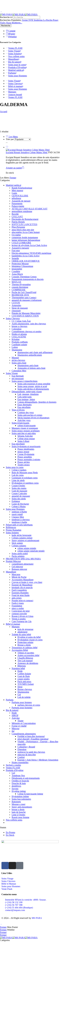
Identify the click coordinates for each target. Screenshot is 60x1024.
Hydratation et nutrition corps (25, 483)
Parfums (12, 73)
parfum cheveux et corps (28, 705)
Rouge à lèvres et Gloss (22, 616)
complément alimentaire (22, 564)
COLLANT (17, 216)
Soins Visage (14, 51)
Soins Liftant (23, 441)
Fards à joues (18, 603)
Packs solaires (18, 556)
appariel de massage (21, 496)
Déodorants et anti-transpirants (26, 778)
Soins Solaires (14, 53)
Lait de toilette (24, 697)
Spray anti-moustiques (22, 807)
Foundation (17, 606)
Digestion (21, 749)
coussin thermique (20, 287)
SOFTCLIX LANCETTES (24, 224)
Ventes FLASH (15, 48)
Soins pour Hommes (17, 75)
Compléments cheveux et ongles (26, 331)
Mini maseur (17, 190)
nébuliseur (16, 198)
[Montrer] (1, 12)
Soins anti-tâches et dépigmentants (33, 389)
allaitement (22, 632)
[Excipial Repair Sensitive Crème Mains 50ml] (33, 150)
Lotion (15, 347)
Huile (20, 671)
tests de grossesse (25, 629)
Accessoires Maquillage (22, 579)
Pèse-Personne (18, 227)
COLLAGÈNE (19, 336)
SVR (31, 20)
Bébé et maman (15, 86)
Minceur (15, 728)
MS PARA (37, 918)
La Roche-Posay (50, 20)
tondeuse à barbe (19, 522)
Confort (21, 757)
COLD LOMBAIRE (21, 242)
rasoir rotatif (17, 514)
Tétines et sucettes (25, 653)
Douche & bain (19, 783)
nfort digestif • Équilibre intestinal (32, 739)
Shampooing (23, 692)
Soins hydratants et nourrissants (26, 446)
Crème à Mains (19, 506)
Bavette (15, 214)
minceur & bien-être (26, 754)
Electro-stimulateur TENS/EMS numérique (31, 253)
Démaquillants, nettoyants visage (27, 391)
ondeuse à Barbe (19, 511)
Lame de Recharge (20, 504)
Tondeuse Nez (18, 775)
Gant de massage (19, 491)
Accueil (3, 111)
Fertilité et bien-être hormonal (31, 736)
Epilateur (16, 501)
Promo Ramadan (13, 530)
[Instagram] (12, 865)
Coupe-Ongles (18, 485)
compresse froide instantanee (25, 237)
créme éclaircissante (26, 425)
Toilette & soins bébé (21, 634)
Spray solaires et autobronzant (25, 540)
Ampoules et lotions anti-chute (31, 368)
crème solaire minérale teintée (31, 551)
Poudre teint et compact (22, 600)
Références (11, 527)
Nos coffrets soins (16, 56)
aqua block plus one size (23, 229)
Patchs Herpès (18, 222)
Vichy (3, 22)
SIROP (15, 715)
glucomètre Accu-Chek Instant (26, 232)
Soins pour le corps (17, 64)
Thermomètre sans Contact (24, 297)
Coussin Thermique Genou (24, 276)
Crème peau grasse (26, 438)
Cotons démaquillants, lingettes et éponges (36, 402)
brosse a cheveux (19, 326)
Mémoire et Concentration (24, 723)
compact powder (19, 613)
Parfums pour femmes (22, 702)
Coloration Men (19, 370)
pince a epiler (18, 608)
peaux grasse (23, 451)
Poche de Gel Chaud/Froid (24, 292)
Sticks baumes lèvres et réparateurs (33, 417)
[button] (15, 168)
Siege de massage (20, 308)
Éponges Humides (20, 592)
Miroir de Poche (19, 577)
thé (13, 731)
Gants (14, 193)
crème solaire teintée (26, 548)
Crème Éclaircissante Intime (30, 794)
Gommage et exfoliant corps (25, 478)
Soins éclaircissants (20, 423)
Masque (15, 357)
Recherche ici (6, 17)
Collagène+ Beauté (26, 747)
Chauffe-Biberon (25, 658)
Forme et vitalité (19, 726)
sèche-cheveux (18, 360)
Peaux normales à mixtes (28, 459)
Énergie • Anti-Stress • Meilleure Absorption (37, 760)
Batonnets (16, 801)
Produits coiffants (20, 342)
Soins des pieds (19, 498)
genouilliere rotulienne (22, 211)
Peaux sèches (23, 462)
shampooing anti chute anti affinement (34, 352)
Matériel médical (15, 70)
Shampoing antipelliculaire (29, 355)
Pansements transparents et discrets (28, 279)
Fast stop (16, 250)
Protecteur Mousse (20, 263)
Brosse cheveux (24, 689)
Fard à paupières (19, 590)
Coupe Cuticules (19, 493)
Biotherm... (17, 22)
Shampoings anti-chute (27, 365)
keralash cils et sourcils (22, 587)
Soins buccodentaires (21, 799)
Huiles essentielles (20, 762)
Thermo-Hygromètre (21, 284)
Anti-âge (16, 718)
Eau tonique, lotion (26, 399)
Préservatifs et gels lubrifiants (19, 525)
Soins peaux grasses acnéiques (26, 431)
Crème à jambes (19, 470)
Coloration (16, 329)
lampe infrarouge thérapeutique (26, 240)
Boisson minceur (19, 569)
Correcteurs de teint (21, 611)
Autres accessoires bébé (28, 655)
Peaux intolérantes (25, 449)
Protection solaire (25, 642)
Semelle (15, 258)
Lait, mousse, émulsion (28, 394)
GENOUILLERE (20, 195)
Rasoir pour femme (20, 817)
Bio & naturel (14, 62)
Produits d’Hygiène (17, 67)
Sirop (19, 686)
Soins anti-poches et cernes (29, 415)
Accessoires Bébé (20, 650)
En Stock (10, 835)
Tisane (20, 720)
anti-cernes (17, 598)
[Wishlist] (7, 147)
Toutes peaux (23, 464)
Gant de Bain (23, 676)
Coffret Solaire (24, 673)
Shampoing (17, 350)
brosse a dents (18, 809)
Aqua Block (17, 274)
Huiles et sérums (19, 334)
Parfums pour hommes (22, 707)
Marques (12, 92)
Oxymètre (16, 235)
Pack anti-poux (24, 681)
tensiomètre (17, 269)
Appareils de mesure (21, 201)
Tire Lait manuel (25, 660)
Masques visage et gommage (25, 428)
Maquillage (13, 59)
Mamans (16, 626)
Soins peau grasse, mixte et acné (32, 386)
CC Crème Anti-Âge (21, 321)
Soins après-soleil (20, 553)
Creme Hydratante (25, 454)
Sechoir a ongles (13, 765)
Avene (25, 20)
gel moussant (18, 378)
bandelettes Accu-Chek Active (25, 256)
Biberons (21, 666)
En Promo (10, 832)
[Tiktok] (19, 865)
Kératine (16, 339)
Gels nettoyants (24, 397)
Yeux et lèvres (18, 410)
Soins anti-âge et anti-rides (24, 433)
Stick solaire (17, 543)
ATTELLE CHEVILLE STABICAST (29, 208)
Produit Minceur (13, 561)
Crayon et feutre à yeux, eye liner (27, 582)
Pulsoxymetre (18, 206)
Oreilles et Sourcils (20, 780)
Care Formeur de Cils (21, 621)
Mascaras (16, 574)
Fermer (13, 177)
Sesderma (38, 20)
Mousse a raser (18, 804)
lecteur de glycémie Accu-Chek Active (29, 245)
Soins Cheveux (15, 83)
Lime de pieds (18, 480)
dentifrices (16, 786)
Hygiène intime (19, 791)
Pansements (17, 203)
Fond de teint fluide (21, 595)
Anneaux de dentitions (27, 663)
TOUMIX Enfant (25, 684)
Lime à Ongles (18, 814)
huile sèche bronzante (21, 535)
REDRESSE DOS (20, 295)
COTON (16, 303)
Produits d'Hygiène (14, 770)
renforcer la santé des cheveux (31, 752)
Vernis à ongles (19, 619)
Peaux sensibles (24, 457)
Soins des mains (19, 488)
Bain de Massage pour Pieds (25, 472)
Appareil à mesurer (20, 248)
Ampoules (16, 305)
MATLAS (16, 282)
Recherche (5, 26)
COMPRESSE (18, 289)
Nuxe (9, 22)
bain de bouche (19, 812)
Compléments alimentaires (24, 733)
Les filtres (13, 136)
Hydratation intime (20, 796)
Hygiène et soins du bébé (29, 637)
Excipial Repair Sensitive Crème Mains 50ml (27, 152)
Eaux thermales (24, 404)
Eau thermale (18, 376)
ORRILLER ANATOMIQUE (26, 261)
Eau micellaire (24, 407)
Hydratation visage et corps (30, 639)
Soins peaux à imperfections (24, 381)
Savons (15, 788)
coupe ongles (23, 679)
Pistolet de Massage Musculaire (26, 313)
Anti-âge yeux (24, 420)
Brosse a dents (24, 645)
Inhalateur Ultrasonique (22, 266)
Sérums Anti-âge (25, 436)
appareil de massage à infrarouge (27, 300)
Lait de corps (18, 475)
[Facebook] (5, 865)
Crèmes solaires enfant (22, 538)
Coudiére (16, 271)
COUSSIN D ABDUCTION (25, 316)
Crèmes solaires (19, 545)
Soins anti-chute (19, 363)
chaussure (16, 310)
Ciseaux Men (18, 517)
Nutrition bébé (18, 668)
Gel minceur (17, 566)
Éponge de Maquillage (22, 585)
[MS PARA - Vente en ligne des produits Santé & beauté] (19, 14)
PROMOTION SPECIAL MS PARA (23, 558)
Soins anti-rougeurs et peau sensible (33, 383)
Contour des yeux (25, 412)
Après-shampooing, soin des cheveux (29, 323)
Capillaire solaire (19, 344)
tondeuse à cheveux (21, 519)
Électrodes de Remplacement (25, 219)
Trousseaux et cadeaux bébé (24, 647)
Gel (19, 694)
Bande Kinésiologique (22, 188)
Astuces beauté (15, 94)
